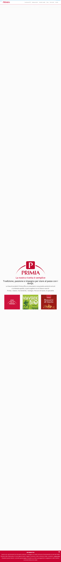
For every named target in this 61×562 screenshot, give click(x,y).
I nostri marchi (26, 2)
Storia (47, 2)
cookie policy (57, 556)
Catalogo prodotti (35, 2)
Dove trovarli (52, 2)
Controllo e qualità (42, 2)
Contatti (56, 2)
